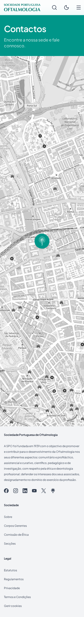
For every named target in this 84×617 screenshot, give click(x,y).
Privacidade (12, 588)
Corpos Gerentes (15, 525)
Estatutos (10, 570)
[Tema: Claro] (66, 7)
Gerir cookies (13, 606)
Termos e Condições (17, 597)
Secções (10, 543)
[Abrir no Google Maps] (42, 241)
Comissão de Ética (16, 534)
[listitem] (6, 490)
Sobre (8, 517)
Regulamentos (14, 579)
